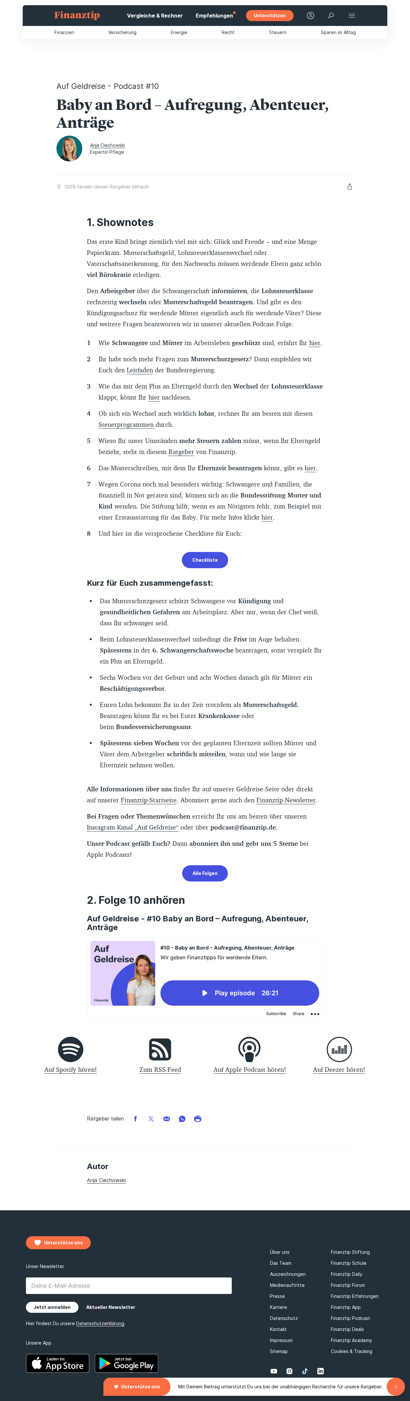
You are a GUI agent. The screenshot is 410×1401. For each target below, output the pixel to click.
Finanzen (64, 32)
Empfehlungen (214, 15)
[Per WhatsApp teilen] (182, 1118)
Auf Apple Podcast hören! (250, 1069)
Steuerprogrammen (126, 424)
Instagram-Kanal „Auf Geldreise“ (133, 827)
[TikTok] (305, 1371)
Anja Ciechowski (107, 145)
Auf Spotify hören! (70, 1069)
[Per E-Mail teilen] (166, 1118)
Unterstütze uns (140, 1386)
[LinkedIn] (320, 1371)
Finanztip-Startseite (149, 800)
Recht (228, 32)
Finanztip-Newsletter (286, 800)
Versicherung (122, 32)
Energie (179, 32)
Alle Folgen (205, 873)
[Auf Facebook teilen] (135, 1118)
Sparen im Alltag (338, 32)
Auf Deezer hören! (339, 1069)
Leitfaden (140, 370)
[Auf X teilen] (151, 1118)
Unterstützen (270, 15)
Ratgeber (181, 452)
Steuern (278, 32)
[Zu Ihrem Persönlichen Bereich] (310, 15)
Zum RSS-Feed (160, 1069)
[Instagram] (289, 1371)
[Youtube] (274, 1371)
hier (315, 343)
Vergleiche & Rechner (155, 15)
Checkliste (205, 560)
